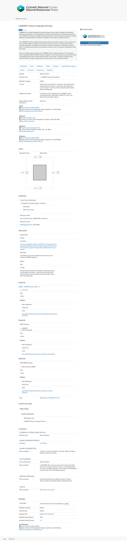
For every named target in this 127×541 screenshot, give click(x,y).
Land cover (25, 290)
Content (22, 70)
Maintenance (40, 70)
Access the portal (95, 43)
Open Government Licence (47, 490)
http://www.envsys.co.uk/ (28, 121)
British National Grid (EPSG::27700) (49, 398)
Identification (23, 66)
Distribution (40, 66)
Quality (48, 66)
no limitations (43, 443)
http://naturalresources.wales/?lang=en (31, 111)
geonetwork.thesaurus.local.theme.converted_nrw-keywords (38, 354)
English (20, 30)
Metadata (49, 70)
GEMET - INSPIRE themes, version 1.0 (29, 287)
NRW (41, 517)
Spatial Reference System (69, 66)
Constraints (30, 70)
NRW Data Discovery (21, 18)
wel (23, 30)
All (25, 30)
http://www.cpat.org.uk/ (27, 131)
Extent (32, 66)
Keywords (55, 66)
